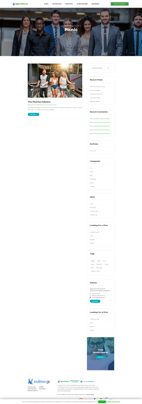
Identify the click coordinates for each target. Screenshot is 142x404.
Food (91, 168)
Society (91, 183)
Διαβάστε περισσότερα (113, 402)
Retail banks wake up (95, 101)
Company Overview (94, 232)
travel (92, 267)
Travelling (54, 104)
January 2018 (93, 150)
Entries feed (93, 207)
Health (40, 104)
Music (44, 104)
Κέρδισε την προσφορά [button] (119, 4)
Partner (92, 243)
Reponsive (99, 264)
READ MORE (95, 301)
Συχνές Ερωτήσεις (32, 388)
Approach (92, 239)
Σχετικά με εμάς (32, 387)
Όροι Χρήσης (42, 388)
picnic (104, 261)
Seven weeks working (95, 97)
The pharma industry (39, 102)
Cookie (41, 387)
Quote (92, 264)
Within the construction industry (97, 86)
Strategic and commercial (96, 94)
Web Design (99, 267)
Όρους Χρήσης (90, 394)
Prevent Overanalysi (95, 90)
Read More (33, 114)
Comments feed (94, 211)
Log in (91, 203)
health (98, 261)
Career (91, 236)
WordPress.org (93, 215)
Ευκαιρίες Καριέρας (32, 390)
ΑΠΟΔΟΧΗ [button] (102, 401)
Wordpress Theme (95, 271)
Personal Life (49, 104)
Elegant (93, 261)
